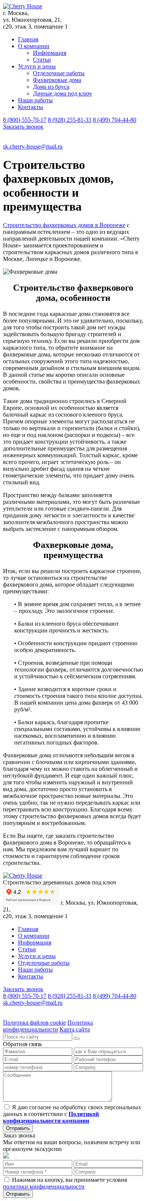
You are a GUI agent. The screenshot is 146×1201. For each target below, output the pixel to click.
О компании (33, 46)
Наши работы (35, 100)
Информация (49, 53)
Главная (28, 39)
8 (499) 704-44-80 (114, 120)
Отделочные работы (59, 73)
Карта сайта (75, 1029)
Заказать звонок (23, 126)
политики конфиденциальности (44, 1186)
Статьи (42, 59)
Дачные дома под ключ (62, 93)
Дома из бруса (51, 86)
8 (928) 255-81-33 (69, 120)
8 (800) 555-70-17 (24, 120)
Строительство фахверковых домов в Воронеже (64, 225)
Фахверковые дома (57, 80)
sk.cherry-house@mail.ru (33, 146)
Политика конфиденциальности (48, 1026)
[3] (77, 1038)
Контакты (30, 107)
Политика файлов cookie (34, 1022)
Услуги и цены (37, 66)
